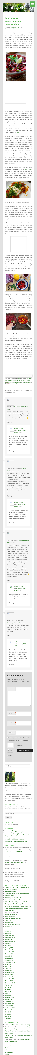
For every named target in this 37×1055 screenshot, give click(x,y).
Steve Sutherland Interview (13, 918)
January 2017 (9, 939)
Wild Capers (8, 927)
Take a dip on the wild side (13, 898)
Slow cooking (17, 382)
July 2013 (8, 987)
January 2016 (9, 948)
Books (7, 1048)
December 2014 (9, 960)
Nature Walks (9, 922)
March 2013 (8, 995)
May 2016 (8, 944)
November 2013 (9, 979)
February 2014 (9, 972)
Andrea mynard (18, 428)
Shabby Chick (9, 382)
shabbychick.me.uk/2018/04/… (14, 852)
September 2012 (10, 1008)
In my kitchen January (23, 380)
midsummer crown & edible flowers (16, 841)
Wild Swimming (10, 916)
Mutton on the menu (11, 889)
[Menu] (32, 4)
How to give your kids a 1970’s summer (17, 887)
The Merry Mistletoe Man (12, 925)
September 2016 (10, 941)
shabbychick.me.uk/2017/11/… (14, 862)
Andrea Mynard (9, 29)
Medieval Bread (9, 896)
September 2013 (10, 983)
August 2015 (9, 954)
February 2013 (9, 997)
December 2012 (9, 1001)
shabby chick (17, 7)
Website (11, 732)
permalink (15, 384)
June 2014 (8, 964)
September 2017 (10, 937)
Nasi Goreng (28, 169)
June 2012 (8, 1014)
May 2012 (8, 1016)
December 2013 (9, 977)
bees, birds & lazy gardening (14, 831)
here (18, 132)
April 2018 (8, 933)
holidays (7, 1054)
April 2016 (8, 946)
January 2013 (9, 999)
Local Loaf (8, 920)
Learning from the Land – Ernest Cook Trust (18, 906)
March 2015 (8, 956)
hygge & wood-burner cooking (14, 839)
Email (12, 722)
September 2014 (10, 962)
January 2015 (9, 958)
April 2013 (8, 993)
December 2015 (9, 950)
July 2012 (8, 1012)
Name (12, 713)
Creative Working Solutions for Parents (17, 893)
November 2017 (9, 935)
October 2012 (9, 1006)
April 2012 (8, 1018)
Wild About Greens (11, 914)
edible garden (9, 1052)
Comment (11, 689)
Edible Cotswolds (10, 891)
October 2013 (9, 981)
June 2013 (8, 989)
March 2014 (8, 970)
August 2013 (9, 985)
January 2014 (9, 975)
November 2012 (9, 1004)
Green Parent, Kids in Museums (14, 900)
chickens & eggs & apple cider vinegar (17, 833)
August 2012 (9, 1010)
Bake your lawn (9, 910)
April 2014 (8, 968)
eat (19, 378)
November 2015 (9, 952)
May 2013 (8, 991)
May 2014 (8, 966)
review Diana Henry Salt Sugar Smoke (16, 908)
